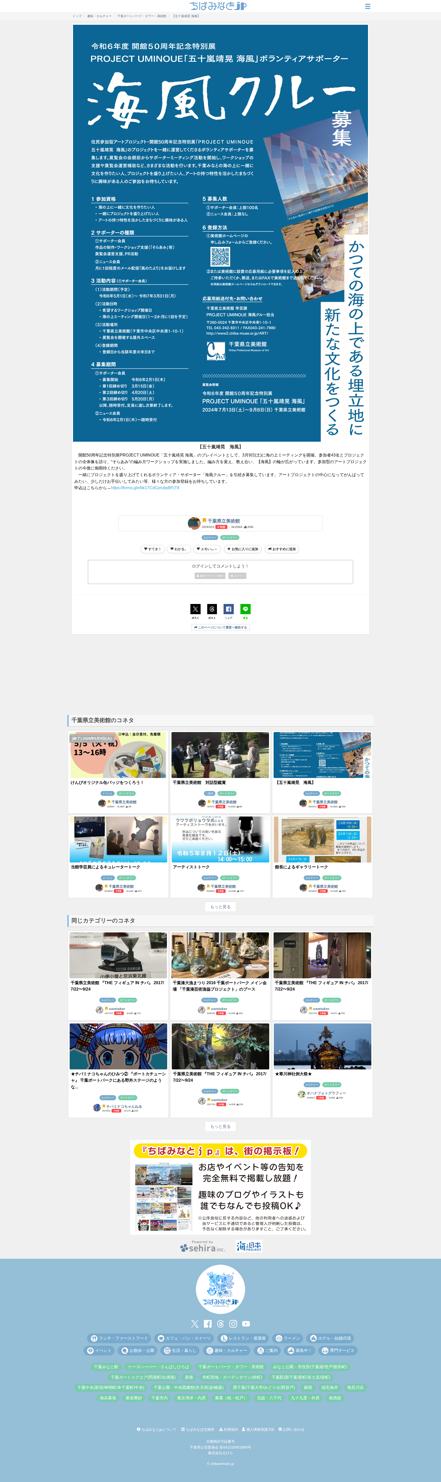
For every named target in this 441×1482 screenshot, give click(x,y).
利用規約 (230, 1429)
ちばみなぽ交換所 (199, 1429)
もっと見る (220, 907)
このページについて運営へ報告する (222, 627)
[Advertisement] (220, 674)
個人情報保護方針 (260, 1429)
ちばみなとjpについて (158, 1429)
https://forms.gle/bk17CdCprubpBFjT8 (145, 488)
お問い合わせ (293, 1429)
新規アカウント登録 (211, 575)
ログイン (238, 575)
